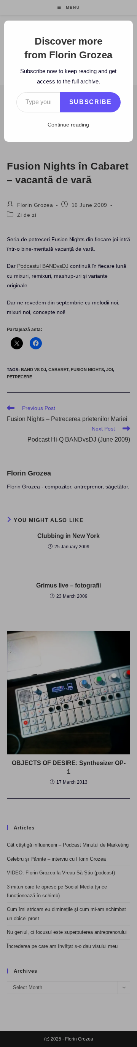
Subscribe (90, 102)
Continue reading (68, 125)
